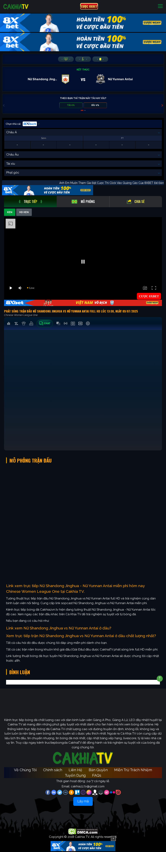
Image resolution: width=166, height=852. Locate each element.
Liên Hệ (75, 770)
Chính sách (52, 770)
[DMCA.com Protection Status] (83, 831)
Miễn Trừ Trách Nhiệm (133, 770)
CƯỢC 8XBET (89, 6)
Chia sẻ (139, 201)
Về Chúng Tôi (25, 770)
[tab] (30, 201)
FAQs (96, 775)
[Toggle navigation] (160, 6)
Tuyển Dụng (75, 775)
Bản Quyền (98, 770)
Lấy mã (83, 801)
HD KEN (24, 212)
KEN (9, 212)
